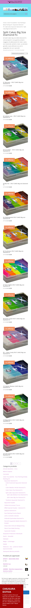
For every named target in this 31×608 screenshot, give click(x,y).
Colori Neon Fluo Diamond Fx (14, 490)
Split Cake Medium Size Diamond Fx (17, 495)
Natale (5, 544)
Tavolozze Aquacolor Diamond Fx (15, 500)
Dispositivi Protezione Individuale (12, 533)
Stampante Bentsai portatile (11, 551)
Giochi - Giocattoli (8, 536)
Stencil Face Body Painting (11, 528)
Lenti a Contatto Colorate (11, 516)
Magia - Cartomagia (8, 541)
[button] (28, 575)
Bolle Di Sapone (7, 471)
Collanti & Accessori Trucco (12, 505)
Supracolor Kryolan (9, 531)
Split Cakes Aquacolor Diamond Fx (14, 27)
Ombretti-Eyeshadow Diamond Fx (14, 518)
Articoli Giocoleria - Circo (10, 469)
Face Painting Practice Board (12, 513)
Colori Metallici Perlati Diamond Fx (15, 487)
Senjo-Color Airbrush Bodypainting (14, 526)
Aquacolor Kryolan (9, 502)
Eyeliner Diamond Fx (10, 510)
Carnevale (6, 474)
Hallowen (5, 539)
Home (4, 22)
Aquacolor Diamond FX (10, 481)
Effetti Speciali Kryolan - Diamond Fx (14, 508)
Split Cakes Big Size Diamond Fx (16, 497)
